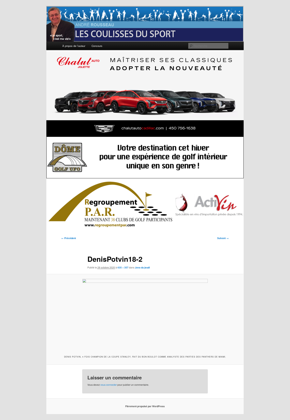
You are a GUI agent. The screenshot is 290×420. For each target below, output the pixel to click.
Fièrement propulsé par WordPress (145, 406)
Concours (97, 46)
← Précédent (68, 238)
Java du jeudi (142, 267)
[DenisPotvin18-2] (145, 314)
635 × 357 (123, 267)
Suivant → (223, 238)
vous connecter (108, 384)
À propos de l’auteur (73, 46)
